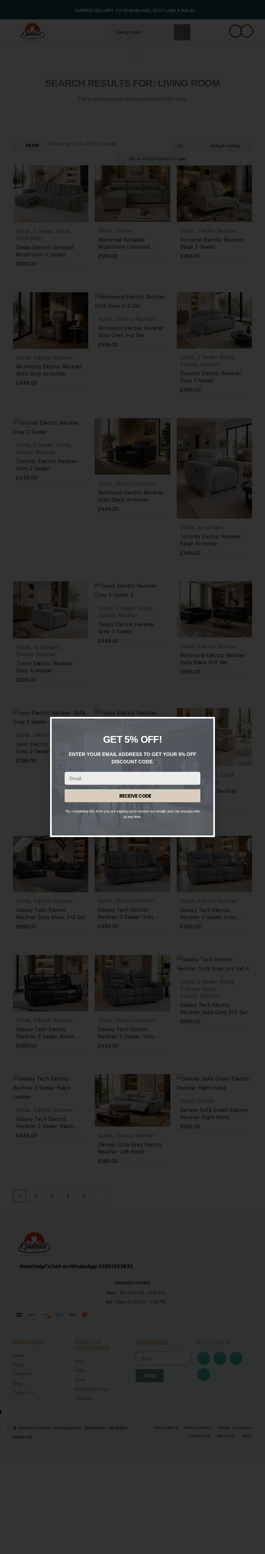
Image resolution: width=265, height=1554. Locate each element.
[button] (205, 727)
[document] (132, 777)
